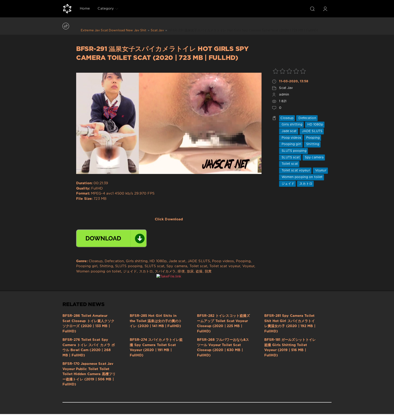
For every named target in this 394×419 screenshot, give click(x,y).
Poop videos (290, 137)
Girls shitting (291, 124)
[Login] (325, 8)
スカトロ (305, 183)
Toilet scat (289, 164)
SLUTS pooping (293, 150)
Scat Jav (286, 88)
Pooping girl (290, 144)
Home (85, 8)
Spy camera (314, 157)
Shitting (312, 144)
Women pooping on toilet (301, 177)
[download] (111, 238)
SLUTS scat (290, 157)
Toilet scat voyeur (295, 170)
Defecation (307, 118)
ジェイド (287, 183)
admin (284, 94)
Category (106, 8)
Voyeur (320, 170)
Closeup (286, 118)
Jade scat (288, 131)
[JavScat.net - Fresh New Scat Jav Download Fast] (67, 8)
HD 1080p (314, 124)
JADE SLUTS (311, 131)
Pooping (312, 137)
